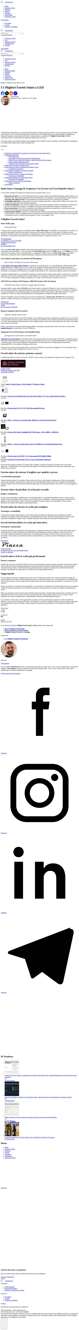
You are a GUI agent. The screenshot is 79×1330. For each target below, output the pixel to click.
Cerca (3, 33)
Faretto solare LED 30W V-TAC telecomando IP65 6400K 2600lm (29, 456)
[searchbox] (14, 33)
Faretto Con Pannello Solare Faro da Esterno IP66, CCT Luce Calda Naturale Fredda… (37, 396)
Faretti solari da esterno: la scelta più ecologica (19, 174)
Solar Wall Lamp (13, 156)
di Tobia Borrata (10, 1080)
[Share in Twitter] (7, 95)
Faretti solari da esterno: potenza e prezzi (17, 165)
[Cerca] (23, 33)
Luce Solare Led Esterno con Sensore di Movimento (24, 158)
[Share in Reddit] (11, 95)
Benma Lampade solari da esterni (18, 162)
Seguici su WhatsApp (7, 1277)
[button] (4, 1323)
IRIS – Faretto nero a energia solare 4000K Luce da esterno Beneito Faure (32, 420)
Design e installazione (15, 172)
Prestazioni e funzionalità (16, 179)
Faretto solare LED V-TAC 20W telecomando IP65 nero (26, 408)
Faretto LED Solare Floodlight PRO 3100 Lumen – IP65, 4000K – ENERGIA (33, 432)
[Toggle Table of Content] (2, 150)
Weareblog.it (9, 2)
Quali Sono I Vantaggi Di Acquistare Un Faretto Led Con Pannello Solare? (27, 153)
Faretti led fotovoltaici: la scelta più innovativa (19, 177)
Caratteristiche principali (15, 169)
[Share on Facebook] (3, 95)
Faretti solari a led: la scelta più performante (18, 181)
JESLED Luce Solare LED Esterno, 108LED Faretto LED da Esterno (29, 160)
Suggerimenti (9, 184)
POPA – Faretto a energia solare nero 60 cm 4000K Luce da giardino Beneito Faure (35, 444)
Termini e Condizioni (11, 1300)
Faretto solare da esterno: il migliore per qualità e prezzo (22, 167)
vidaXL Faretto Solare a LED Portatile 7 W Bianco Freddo (25, 384)
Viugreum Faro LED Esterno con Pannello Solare (23, 163)
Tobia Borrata (5, 663)
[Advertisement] (39, 118)
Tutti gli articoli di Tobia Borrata (10, 673)
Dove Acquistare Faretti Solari (14, 629)
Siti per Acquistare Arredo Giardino (16, 630)
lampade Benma (6, 328)
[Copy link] (15, 95)
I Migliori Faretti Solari (12, 155)
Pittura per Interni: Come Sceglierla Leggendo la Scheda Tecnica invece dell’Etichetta (31, 1117)
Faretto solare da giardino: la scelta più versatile (19, 170)
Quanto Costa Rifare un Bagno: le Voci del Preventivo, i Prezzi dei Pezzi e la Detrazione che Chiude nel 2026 (38, 1097)
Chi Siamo (8, 1297)
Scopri (3, 620)
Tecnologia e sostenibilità (16, 176)
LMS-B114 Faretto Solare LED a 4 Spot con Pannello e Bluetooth (29, 459)
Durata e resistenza (14, 183)
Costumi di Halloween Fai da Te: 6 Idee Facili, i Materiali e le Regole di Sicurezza (30, 1137)
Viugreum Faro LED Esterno (10, 339)
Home (3, 83)
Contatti (7, 1298)
